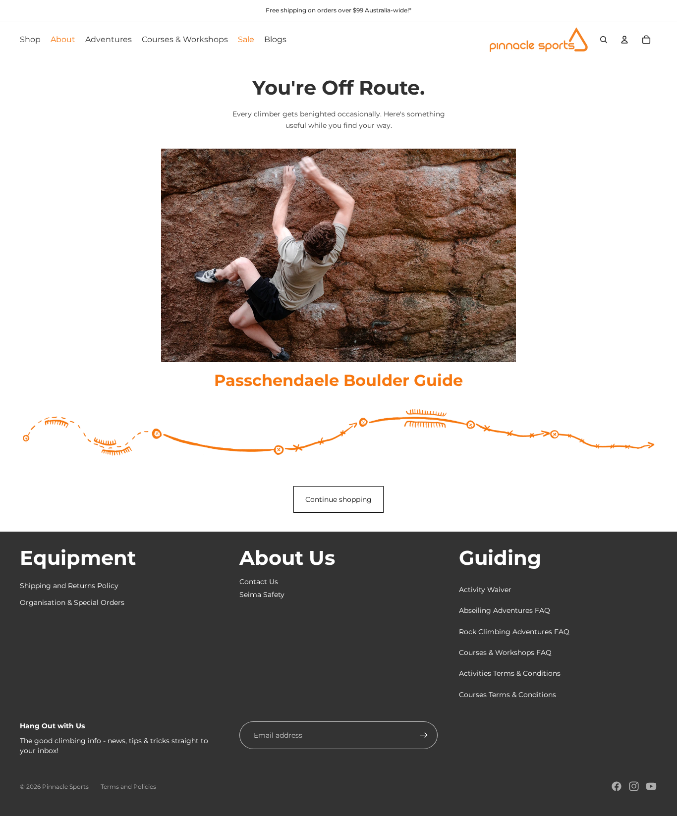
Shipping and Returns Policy (69, 585)
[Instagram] (634, 786)
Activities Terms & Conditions (510, 673)
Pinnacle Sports (65, 786)
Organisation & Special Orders (72, 602)
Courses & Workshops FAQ (505, 652)
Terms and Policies (128, 786)
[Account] (624, 40)
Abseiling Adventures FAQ (504, 610)
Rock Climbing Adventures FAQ (514, 631)
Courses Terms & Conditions (507, 694)
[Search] (604, 40)
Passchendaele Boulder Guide (338, 380)
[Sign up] (423, 735)
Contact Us (258, 581)
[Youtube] (651, 786)
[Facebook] (616, 786)
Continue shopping (338, 499)
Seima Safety (261, 594)
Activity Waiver (485, 589)
